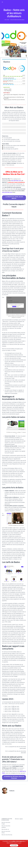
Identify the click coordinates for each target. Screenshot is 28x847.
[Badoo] (9, 68)
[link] (27, 841)
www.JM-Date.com (16, 180)
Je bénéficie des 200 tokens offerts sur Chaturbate (14, 777)
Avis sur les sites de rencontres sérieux (17, 19)
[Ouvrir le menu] (2, 2)
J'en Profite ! (14, 845)
